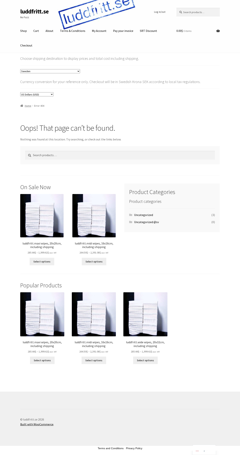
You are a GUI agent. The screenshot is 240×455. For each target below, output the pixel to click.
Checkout (26, 45)
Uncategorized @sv (146, 222)
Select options (41, 261)
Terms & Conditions (72, 31)
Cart (36, 31)
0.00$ (184, 31)
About (49, 31)
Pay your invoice (123, 31)
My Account (99, 31)
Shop (23, 31)
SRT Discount (148, 31)
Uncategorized (143, 215)
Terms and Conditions (111, 448)
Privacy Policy (134, 448)
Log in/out (159, 11)
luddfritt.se (34, 11)
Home (28, 105)
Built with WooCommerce (36, 424)
